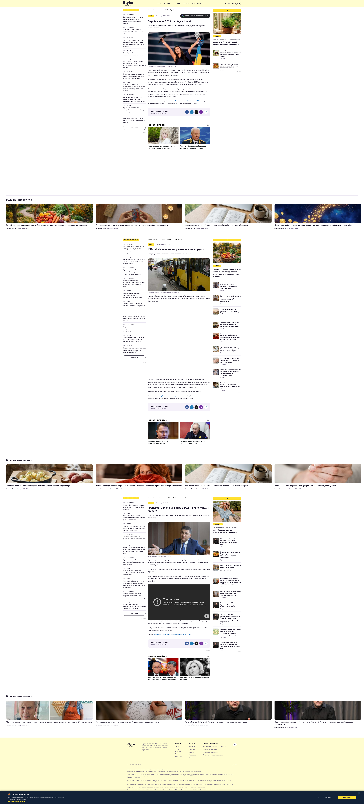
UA (229, 3)
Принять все (347, 797)
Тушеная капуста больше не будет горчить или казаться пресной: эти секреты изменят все (134, 528)
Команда (191, 752)
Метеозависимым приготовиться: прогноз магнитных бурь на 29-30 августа (134, 120)
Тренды (167, 3)
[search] (225, 3)
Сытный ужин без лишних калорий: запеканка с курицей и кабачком (134, 54)
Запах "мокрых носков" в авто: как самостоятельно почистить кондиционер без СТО (134, 350)
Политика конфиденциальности (213, 755)
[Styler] (128, 3)
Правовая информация (210, 752)
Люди (159, 3)
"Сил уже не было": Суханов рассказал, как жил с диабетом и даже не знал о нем (134, 518)
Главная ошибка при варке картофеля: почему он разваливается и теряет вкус (132, 295)
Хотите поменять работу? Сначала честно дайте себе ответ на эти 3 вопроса (216, 225)
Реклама (191, 758)
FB (187, 112)
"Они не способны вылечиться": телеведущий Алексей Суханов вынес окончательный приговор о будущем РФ (134, 584)
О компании (192, 755)
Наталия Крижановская (102, 489)
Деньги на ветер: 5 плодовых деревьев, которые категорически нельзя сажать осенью (134, 539)
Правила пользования (210, 749)
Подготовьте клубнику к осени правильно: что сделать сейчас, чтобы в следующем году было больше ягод (133, 43)
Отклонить (328, 797)
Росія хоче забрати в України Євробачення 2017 (183, 101)
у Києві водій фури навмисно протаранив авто (169, 396)
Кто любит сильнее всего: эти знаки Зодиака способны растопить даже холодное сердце (134, 99)
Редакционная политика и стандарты (214, 746)
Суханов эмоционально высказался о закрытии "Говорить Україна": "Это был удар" (134, 606)
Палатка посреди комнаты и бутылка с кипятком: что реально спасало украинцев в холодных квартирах (134, 307)
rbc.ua (238, 3)
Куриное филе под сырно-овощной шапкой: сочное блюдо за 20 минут (134, 110)
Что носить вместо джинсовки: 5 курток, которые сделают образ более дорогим (133, 261)
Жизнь (155, 10)
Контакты (192, 749)
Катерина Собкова (101, 228)
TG (192, 112)
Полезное (176, 3)
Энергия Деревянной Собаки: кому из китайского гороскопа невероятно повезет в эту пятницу (134, 596)
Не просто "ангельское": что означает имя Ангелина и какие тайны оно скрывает (133, 32)
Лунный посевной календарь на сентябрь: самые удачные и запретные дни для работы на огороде (46, 225)
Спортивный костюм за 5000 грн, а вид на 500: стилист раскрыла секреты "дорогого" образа (134, 340)
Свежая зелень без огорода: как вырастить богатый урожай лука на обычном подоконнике (133, 76)
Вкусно (186, 3)
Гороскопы (196, 3)
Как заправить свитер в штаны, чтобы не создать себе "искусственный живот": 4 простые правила (134, 64)
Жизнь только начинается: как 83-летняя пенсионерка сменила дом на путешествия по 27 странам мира (134, 550)
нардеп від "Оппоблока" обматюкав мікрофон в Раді (172, 635)
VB (201, 112)
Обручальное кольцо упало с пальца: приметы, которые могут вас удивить (133, 329)
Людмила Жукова (11, 228)
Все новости (134, 127)
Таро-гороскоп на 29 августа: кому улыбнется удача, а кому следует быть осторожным (132, 225)
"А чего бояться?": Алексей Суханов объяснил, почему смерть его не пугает (134, 573)
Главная (150, 10)
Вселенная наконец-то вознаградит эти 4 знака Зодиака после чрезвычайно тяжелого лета (134, 284)
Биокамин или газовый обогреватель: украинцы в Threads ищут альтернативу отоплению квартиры (134, 88)
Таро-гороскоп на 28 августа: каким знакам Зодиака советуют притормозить (134, 562)
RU (233, 3)
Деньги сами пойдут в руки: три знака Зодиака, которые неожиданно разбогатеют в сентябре (133, 20)
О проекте (192, 746)
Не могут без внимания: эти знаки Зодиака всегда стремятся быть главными (134, 507)
